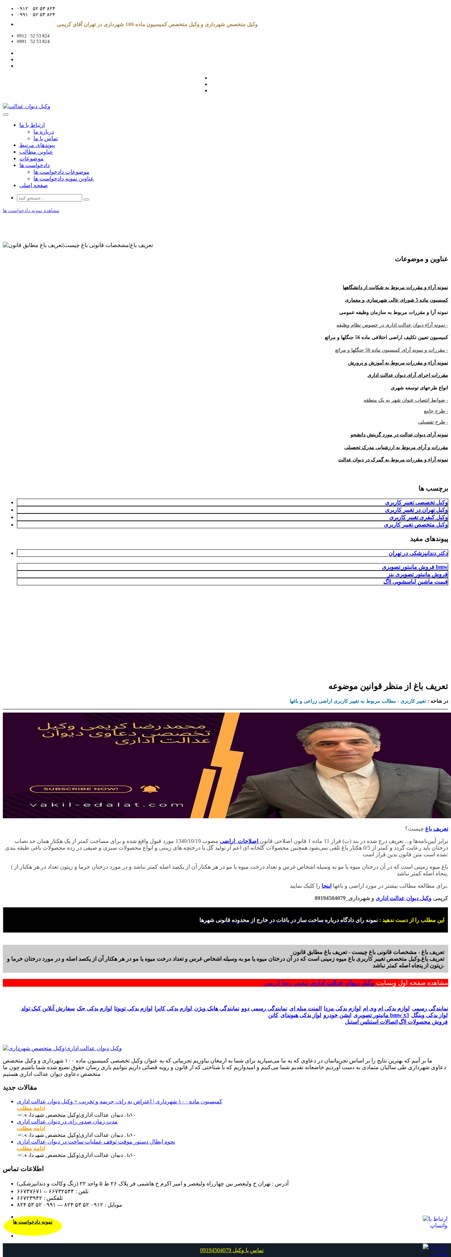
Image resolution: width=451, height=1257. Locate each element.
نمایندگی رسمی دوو (264, 1008)
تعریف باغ (436, 829)
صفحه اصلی (33, 185)
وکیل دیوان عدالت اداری (342, 982)
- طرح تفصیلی (433, 422)
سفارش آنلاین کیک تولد (48, 1008)
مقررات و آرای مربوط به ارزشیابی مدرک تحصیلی (396, 447)
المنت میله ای (305, 1008)
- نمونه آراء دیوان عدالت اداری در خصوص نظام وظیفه (392, 325)
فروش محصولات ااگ (423, 1022)
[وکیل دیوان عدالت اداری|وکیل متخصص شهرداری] (62, 1048)
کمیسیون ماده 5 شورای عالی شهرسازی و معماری (396, 300)
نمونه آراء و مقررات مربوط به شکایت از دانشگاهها (395, 287)
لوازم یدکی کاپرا (174, 1008)
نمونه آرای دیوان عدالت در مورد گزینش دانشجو (399, 434)
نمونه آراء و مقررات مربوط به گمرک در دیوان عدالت (393, 459)
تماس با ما (45, 138)
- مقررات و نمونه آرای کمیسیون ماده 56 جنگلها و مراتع (391, 350)
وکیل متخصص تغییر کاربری (416, 525)
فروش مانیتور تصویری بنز (418, 574)
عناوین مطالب (36, 152)
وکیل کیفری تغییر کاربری (418, 517)
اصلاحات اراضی (240, 841)
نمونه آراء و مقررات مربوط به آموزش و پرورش (398, 362)
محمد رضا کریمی (286, 982)
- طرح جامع (436, 411)
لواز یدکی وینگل (429, 1015)
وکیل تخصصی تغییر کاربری (416, 502)
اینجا (327, 886)
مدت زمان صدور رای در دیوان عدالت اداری (67, 1121)
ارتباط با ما (32, 125)
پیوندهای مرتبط (37, 145)
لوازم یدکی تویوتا (133, 1008)
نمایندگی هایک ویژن (216, 1008)
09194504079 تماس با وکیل (232, 1250)
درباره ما (43, 132)
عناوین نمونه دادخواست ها (63, 178)
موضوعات (31, 158)
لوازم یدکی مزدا (342, 1008)
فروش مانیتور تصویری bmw (415, 567)
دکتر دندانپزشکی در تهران (418, 553)
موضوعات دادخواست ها (61, 172)
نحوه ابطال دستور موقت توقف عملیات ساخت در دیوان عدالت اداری (96, 1142)
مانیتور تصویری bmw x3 (381, 1015)
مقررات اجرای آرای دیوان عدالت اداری (407, 375)
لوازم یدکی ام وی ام (386, 1008)
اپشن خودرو (337, 1015)
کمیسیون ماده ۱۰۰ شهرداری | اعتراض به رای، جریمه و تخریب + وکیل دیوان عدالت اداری (119, 1101)
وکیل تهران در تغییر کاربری (416, 510)
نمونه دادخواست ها (32, 1222)
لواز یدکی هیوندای (300, 1015)
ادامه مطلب (31, 1108)
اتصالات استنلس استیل (371, 1022)
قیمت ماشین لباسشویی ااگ (415, 582)
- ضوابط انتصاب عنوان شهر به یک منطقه (406, 400)
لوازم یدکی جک (94, 1008)
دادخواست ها (34, 165)
